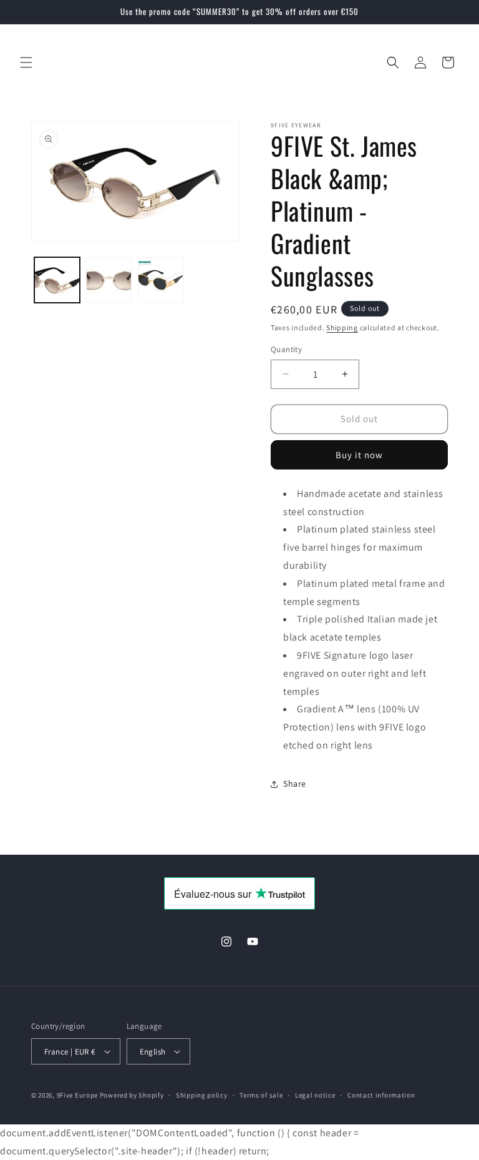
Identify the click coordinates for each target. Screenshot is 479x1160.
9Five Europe (77, 1095)
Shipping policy (202, 1095)
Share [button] (294, 783)
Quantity (286, 349)
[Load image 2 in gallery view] (109, 280)
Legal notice (315, 1095)
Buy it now (359, 455)
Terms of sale (261, 1095)
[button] (26, 62)
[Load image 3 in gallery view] (160, 280)
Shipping (342, 327)
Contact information (381, 1095)
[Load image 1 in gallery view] (57, 280)
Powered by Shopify (132, 1095)
